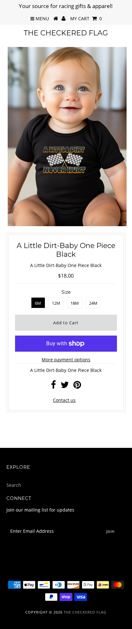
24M (93, 303)
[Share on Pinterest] (77, 386)
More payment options (66, 359)
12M (56, 303)
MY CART (86, 18)
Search (13, 485)
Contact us (64, 400)
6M (38, 303)
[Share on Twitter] (65, 386)
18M (74, 303)
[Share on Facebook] (53, 386)
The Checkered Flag (66, 33)
